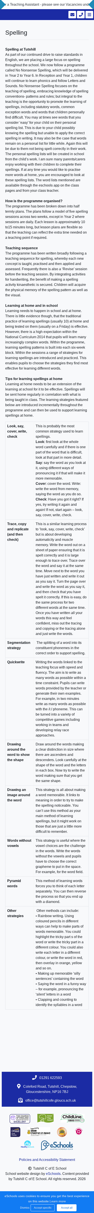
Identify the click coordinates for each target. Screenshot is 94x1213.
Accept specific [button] (43, 1207)
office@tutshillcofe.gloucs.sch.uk (50, 1100)
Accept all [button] (67, 1207)
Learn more (58, 1201)
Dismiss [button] (24, 1207)
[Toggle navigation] (89, 14)
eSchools (53, 1174)
